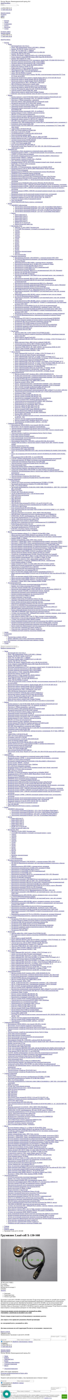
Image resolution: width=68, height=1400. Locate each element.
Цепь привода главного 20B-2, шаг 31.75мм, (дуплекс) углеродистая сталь (33, 616)
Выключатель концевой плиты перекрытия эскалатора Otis (29, 592)
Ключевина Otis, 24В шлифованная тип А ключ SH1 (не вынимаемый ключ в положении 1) (39, 122)
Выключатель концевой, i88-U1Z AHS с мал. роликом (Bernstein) (34, 278)
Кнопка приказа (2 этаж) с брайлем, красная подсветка (27, 116)
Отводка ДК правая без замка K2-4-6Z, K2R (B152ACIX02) (29, 89)
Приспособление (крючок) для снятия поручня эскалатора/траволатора (32, 468)
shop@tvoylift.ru (5, 3)
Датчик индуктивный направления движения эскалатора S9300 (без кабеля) (34, 624)
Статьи (6, 28)
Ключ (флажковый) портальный (21, 439)
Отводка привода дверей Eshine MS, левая (24, 90)
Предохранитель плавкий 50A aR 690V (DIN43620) (30, 412)
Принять (64, 1396)
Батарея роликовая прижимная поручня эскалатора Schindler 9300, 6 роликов (34, 622)
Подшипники (15, 316)
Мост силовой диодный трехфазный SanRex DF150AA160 (32, 387)
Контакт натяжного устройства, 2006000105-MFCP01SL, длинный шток (33, 560)
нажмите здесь (48, 1398)
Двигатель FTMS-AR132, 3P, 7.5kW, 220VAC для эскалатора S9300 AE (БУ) (37, 347)
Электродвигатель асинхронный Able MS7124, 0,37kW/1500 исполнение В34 (38, 391)
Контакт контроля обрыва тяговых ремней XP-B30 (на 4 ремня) (30, 552)
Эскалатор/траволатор (14, 583)
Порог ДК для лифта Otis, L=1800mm (22, 50)
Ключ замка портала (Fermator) (20, 434)
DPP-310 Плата (16, 500)
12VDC (17, 238)
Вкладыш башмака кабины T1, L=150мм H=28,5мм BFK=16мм (30, 533)
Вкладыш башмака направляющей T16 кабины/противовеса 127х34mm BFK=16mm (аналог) (39, 546)
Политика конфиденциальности (10, 1373)
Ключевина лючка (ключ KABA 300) (22, 124)
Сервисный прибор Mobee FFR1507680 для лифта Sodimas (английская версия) (35, 469)
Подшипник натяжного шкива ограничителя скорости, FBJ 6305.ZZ (35, 326)
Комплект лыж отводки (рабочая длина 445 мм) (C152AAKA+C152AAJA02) (34, 93)
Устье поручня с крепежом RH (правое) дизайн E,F (26, 629)
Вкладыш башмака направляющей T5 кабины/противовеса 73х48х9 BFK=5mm (35, 544)
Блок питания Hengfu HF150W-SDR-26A (23, 508)
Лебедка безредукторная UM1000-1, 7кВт (27, 350)
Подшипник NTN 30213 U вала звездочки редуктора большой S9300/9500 (37, 318)
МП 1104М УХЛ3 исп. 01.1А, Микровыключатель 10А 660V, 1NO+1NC (37, 289)
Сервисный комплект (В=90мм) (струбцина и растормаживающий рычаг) (33, 460)
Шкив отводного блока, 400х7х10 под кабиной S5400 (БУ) (32, 342)
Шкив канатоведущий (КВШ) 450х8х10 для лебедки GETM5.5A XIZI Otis (33, 535)
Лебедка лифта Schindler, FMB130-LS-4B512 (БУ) (30, 348)
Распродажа (15, 331)
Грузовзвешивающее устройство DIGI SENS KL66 (26, 133)
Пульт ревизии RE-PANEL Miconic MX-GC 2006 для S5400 (29, 136)
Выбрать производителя (8, 648)
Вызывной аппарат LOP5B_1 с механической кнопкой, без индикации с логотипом (36, 152)
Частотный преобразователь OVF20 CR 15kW (25, 527)
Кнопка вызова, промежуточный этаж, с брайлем (26, 159)
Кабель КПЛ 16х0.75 (21, 218)
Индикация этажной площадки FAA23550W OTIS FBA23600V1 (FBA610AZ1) (35, 155)
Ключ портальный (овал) (18, 465)
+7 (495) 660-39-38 (6, 9)
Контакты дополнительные (23, 251)
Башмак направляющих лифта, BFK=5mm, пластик (26, 539)
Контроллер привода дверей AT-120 (22, 66)
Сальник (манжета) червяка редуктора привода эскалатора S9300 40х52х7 (37, 320)
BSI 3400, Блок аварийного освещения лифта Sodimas (27, 120)
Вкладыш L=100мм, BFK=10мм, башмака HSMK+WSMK (28, 581)
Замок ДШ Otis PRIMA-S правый (21, 73)
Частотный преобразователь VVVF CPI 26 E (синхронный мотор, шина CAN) (35, 517)
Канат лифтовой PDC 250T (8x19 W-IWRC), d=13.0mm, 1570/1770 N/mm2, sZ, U (39, 361)
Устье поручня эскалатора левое (21, 614)
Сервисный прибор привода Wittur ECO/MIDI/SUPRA (27, 466)
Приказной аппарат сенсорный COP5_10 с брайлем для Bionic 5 (30, 98)
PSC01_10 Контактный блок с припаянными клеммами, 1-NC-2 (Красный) (37, 383)
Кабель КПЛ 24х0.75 (21, 221)
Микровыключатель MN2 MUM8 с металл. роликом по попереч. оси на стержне (39, 300)
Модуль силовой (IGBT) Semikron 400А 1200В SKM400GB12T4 (34, 374)
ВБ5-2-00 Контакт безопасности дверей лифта (25, 84)
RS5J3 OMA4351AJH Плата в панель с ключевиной (27, 202)
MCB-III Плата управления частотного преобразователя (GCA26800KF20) (33, 522)
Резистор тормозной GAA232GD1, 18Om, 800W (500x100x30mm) (31, 512)
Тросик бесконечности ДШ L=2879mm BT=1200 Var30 (27, 82)
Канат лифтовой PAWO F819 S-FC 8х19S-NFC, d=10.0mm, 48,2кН (35, 367)
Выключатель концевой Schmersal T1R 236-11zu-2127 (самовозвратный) (33, 603)
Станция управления (14, 479)
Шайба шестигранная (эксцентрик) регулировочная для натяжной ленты (33, 565)
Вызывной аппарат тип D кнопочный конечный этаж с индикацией (32, 195)
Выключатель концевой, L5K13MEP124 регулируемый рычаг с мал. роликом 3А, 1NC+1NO (39, 879)
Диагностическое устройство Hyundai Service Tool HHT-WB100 (30, 477)
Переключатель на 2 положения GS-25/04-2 (28, 402)
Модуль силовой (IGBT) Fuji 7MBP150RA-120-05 (30, 380)
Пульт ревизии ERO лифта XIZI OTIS (22, 449)
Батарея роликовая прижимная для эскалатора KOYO (27, 594)
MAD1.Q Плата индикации (19, 170)
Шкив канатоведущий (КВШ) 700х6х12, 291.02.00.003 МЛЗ (29, 578)
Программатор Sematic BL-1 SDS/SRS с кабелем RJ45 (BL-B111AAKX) (32, 441)
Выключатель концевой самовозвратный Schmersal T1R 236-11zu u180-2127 (34, 606)
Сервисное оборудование (15, 423)
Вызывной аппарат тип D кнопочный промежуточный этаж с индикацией (34, 194)
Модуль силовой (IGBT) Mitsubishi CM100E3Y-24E (30, 388)
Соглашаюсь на (18, 1341)
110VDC (17, 232)
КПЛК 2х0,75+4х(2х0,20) (22, 222)
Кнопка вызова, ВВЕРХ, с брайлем (22, 157)
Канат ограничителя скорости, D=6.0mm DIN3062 (30, 366)
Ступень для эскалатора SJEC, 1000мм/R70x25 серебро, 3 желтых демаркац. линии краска (38, 613)
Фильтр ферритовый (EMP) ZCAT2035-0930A (29, 410)
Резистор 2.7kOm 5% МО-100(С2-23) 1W (27, 407)
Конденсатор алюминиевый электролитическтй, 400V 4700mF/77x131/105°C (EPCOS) (41, 390)
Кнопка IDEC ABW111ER (23, 414)
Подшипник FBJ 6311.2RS (23, 329)
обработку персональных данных (22, 1341)
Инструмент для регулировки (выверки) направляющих (28, 426)
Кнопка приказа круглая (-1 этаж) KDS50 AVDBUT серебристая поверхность (34, 138)
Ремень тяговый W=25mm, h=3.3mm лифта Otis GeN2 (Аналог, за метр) (32, 563)
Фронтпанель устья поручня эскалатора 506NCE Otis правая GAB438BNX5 (34, 618)
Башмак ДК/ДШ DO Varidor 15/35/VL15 (23, 49)
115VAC (17, 235)
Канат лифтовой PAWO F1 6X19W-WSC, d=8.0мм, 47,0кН (32, 369)
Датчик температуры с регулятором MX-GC (24, 570)
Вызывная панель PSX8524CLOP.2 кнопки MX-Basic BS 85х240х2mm (32, 183)
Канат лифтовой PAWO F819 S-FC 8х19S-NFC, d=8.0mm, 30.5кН (34, 371)
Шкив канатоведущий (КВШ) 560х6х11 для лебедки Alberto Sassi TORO (33, 579)
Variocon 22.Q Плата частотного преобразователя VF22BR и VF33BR (32, 482)
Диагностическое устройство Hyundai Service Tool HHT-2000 (29, 463)
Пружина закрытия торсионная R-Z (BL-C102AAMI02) (28, 63)
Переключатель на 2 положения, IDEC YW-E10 (29, 404)
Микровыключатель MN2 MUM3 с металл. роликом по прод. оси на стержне (38, 294)
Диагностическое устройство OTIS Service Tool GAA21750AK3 (30, 428)
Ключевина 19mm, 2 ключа (23, 393)
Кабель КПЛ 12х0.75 (21, 216)
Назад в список (5, 1331)
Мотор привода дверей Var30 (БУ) (25, 337)
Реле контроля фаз (20, 254)
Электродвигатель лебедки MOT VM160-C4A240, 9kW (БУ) (33, 344)
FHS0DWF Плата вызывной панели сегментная (25, 173)
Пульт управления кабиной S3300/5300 (23, 141)
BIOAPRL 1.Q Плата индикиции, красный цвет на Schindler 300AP (31, 167)
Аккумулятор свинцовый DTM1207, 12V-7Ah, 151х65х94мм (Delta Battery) (37, 211)
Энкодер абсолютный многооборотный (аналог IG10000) (28, 568)
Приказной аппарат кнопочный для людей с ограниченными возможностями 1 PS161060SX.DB (37, 715)
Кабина (10, 95)
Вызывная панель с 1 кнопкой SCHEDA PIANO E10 (27, 175)
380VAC (17, 253)
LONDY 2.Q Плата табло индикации (22, 154)
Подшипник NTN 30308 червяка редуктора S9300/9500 (31, 323)
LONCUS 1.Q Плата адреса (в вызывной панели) (26, 199)
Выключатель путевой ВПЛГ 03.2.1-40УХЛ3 (25, 567)
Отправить (4, 1343)
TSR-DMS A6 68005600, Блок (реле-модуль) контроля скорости (30, 611)
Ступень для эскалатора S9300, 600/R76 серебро (25, 619)
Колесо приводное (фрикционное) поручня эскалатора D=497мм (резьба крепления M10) (38, 626)
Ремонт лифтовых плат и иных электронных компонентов (25, 638)
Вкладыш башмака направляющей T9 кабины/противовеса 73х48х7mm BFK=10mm (36, 547)
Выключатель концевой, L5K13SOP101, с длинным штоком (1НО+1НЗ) (36, 257)
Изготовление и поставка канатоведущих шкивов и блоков (26, 640)
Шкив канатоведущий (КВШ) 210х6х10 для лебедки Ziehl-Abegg (31, 551)
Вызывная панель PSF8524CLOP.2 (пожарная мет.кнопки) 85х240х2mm (33, 171)
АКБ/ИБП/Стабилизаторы (19, 205)
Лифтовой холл (12, 149)
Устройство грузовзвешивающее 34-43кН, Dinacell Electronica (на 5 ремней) (34, 554)
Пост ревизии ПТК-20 (18, 474)
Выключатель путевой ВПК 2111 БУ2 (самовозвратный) (32, 267)
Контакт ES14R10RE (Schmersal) (25, 273)
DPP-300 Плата (16, 501)
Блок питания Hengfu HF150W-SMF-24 (23, 144)
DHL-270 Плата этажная (18, 165)
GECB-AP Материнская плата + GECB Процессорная (27, 493)
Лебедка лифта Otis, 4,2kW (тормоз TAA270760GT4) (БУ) (32, 332)
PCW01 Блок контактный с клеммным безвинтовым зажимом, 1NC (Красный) (38, 375)
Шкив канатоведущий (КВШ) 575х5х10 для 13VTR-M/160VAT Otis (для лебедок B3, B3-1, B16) (37, 1167)
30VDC (17, 250)
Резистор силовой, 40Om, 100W (24, 382)
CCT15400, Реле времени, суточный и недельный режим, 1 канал (35, 229)
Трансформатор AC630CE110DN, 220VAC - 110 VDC (31, 422)
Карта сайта (24, 1373)
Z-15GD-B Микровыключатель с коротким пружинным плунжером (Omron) (38, 315)
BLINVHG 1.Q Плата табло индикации (23, 163)
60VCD (17, 246)
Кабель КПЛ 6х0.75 (21, 214)
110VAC (17, 230)
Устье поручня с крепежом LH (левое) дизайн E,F (26, 627)
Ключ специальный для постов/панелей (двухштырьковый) (29, 438)
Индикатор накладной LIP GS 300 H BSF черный (26, 103)
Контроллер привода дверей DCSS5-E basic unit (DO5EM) (28, 87)
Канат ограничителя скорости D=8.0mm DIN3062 (30, 359)
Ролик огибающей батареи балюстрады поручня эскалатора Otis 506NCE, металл (35, 610)
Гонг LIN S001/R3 (16, 200)
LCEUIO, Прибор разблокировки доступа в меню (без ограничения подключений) (36, 458)
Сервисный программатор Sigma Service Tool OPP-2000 (28, 461)
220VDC (17, 237)
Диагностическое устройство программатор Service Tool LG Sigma (31, 433)
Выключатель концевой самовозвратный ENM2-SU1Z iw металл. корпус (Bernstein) (40, 285)
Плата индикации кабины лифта (21, 135)
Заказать (3, 1290)
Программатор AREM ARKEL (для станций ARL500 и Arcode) (30, 425)
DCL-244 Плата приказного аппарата (22, 160)
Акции (6, 22)
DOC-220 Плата (16, 496)
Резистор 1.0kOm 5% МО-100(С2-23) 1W (27, 406)
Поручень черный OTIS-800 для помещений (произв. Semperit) (30, 590)
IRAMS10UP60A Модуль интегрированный (28, 379)
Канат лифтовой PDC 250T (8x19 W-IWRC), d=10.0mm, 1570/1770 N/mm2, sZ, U (39, 358)
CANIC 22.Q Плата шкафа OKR (21, 143)
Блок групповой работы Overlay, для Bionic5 (24, 530)
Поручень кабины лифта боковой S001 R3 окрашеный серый (29, 101)
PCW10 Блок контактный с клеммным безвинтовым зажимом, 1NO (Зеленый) (38, 377)
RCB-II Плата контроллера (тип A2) (22, 524)
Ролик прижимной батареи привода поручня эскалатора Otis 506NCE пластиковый (36, 621)
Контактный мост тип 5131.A (20, 46)
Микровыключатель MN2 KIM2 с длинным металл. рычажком (34, 262)
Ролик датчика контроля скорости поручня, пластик (27, 602)
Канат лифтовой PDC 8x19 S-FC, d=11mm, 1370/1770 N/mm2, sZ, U (35, 356)
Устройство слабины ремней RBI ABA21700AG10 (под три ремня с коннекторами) (36, 536)
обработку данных (18, 1383)
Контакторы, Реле (16, 226)
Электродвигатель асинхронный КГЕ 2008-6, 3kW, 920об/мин (33, 401)
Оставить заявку (3, 15)
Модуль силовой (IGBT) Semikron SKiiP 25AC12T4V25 (31, 420)
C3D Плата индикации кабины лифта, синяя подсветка (28, 105)
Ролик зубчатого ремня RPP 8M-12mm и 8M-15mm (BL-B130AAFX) (31, 57)
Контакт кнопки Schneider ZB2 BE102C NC (28, 394)
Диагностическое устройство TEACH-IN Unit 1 (25, 476)
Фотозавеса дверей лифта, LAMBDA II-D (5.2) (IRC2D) (28, 52)
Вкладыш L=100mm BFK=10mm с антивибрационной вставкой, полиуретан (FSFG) (36, 541)
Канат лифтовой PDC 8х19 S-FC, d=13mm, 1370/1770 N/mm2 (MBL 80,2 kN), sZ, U (40, 363)
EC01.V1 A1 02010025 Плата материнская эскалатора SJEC (29, 605)
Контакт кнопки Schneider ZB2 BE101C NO (28, 396)
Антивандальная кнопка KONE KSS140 (23, 140)
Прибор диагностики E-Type (20, 445)
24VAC (17, 240)
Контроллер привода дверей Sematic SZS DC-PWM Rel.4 (28, 81)
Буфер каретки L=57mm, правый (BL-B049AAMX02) (27, 68)
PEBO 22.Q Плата (16, 490)
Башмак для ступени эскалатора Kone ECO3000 (25, 586)
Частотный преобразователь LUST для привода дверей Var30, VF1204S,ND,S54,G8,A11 (37, 60)
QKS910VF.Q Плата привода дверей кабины (24, 520)
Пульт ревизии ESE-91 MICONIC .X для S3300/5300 (27, 457)
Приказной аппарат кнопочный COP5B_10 (24, 106)
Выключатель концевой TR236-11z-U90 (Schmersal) (30, 286)
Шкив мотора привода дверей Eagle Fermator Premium (27, 92)
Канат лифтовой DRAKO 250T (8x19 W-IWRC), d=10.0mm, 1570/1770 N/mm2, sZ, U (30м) (38, 939)
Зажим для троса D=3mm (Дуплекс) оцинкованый (30, 355)
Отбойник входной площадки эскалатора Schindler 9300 (28, 630)
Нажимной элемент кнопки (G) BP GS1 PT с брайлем (27, 119)
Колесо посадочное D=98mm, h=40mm (22, 595)
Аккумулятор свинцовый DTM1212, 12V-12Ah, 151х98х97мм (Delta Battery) (38, 210)
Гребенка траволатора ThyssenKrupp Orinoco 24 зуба (27, 598)
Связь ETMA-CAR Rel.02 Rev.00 (21, 128)
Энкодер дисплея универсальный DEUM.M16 (29, 418)
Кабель (13, 213)
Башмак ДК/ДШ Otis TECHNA (20, 54)
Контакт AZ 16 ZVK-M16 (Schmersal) (26, 272)
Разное (10, 203)
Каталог (6, 20)
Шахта (10, 532)
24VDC (17, 242)
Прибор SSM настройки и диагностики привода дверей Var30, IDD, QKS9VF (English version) (36, 1041)
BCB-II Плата (15, 481)
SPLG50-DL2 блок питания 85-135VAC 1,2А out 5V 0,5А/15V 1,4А (31, 503)
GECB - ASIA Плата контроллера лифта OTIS (25, 519)
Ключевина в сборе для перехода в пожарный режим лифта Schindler (32, 151)
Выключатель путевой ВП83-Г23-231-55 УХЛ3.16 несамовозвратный (36, 305)
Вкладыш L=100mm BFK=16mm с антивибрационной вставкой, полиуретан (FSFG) (36, 543)
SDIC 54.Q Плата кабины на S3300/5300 (23, 130)
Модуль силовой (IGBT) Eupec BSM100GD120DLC (30, 409)
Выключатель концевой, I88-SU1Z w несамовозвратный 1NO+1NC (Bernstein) (38, 270)
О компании (8, 24)
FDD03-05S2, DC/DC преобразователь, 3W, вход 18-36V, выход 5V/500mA (33, 516)
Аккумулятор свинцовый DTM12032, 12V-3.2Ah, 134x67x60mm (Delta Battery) (38, 208)
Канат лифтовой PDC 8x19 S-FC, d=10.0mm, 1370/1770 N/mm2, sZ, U (36, 364)
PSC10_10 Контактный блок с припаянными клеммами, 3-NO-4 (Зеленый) (37, 385)
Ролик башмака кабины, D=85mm (21, 562)
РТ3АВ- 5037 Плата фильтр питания (22, 492)
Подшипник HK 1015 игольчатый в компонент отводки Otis (33, 321)
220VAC (17, 234)
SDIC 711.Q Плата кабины (19, 485)
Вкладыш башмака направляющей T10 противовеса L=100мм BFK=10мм (33, 549)
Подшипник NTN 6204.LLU (23, 328)
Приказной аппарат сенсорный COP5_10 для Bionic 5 (27, 111)
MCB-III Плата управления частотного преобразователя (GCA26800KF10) (33, 514)
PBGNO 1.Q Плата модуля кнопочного (23, 114)
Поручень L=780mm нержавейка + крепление (25, 100)
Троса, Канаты (15, 351)
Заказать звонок (5, 13)
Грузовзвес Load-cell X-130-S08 (20, 132)
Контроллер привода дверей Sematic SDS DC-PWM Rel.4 (28, 79)
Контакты (7, 27)
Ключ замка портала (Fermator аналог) (22, 436)
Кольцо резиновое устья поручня (21, 597)
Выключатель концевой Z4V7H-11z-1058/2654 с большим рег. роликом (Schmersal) (40, 313)
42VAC (17, 243)
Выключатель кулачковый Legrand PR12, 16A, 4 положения (33, 398)
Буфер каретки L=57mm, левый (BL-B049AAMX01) (27, 65)
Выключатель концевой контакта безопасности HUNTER (32, 288)
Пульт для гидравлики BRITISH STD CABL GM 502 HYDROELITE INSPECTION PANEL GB (36, 1048)
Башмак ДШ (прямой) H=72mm (20, 58)
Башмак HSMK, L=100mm (19, 538)
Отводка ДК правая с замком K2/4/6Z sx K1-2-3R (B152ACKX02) (31, 55)
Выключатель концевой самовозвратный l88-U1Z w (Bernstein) (34, 283)
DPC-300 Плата (16, 498)
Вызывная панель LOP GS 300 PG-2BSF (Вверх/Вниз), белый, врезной (32, 168)
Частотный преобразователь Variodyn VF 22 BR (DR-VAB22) (29, 484)
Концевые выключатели (18, 256)
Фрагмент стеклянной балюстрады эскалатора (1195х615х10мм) (30, 600)
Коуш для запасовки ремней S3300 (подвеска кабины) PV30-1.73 (30, 576)
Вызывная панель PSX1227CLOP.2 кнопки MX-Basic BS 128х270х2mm (33, 178)
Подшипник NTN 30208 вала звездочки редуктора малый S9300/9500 (36, 324)
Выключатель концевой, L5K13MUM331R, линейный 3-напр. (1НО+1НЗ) (37, 307)
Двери (10, 44)
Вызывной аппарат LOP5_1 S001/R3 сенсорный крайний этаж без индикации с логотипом (38, 184)
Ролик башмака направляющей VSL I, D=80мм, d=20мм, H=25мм (31, 557)
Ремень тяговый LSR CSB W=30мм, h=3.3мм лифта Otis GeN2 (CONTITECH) (35, 555)
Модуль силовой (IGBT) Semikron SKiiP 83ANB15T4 (31, 399)
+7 (2, 8)
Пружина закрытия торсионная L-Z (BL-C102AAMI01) (28, 61)
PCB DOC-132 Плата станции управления (24, 528)
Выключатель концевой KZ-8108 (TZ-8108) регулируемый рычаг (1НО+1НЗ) (38, 308)
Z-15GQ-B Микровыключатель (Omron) (27, 296)
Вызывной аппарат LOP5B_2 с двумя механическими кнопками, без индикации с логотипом (36, 785)
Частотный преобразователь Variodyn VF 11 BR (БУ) (30, 345)
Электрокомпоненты (17, 372)
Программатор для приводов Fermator (22, 447)
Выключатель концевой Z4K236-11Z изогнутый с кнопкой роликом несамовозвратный (37, 882)
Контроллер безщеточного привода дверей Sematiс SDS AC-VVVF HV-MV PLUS (36, 77)
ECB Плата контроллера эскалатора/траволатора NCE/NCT (29, 584)
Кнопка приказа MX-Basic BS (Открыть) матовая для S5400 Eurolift (31, 117)
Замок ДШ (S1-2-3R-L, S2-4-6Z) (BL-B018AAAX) (26, 71)
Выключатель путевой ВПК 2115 (25, 269)
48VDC (17, 245)
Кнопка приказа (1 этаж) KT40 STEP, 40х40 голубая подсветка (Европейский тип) (36, 97)
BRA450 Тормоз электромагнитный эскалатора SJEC (27, 608)
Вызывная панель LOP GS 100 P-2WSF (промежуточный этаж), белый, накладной (36, 162)
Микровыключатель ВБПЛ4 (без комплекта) (24, 69)
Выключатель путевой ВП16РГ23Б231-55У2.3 (29, 265)
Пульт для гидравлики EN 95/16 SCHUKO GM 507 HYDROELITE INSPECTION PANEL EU (36, 1049)
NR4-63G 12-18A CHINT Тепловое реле (27, 227)
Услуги (6, 25)
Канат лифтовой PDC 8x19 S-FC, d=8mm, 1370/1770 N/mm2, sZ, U (35, 353)
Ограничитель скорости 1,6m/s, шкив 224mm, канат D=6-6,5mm (30, 559)
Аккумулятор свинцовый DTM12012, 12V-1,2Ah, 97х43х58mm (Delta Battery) (38, 206)
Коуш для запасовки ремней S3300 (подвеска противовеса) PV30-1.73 (32, 571)
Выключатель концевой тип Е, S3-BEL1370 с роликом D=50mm (34, 264)
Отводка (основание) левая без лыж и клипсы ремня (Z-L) (28, 85)
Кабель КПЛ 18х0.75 (21, 219)
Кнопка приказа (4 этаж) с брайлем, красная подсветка (27, 112)
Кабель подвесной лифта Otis (24, 224)
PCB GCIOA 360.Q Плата (19, 506)
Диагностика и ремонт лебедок (17, 637)
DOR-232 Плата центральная (20, 495)
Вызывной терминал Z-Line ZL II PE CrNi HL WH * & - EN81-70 (30, 197)
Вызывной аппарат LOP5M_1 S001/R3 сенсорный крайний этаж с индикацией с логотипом (39, 186)
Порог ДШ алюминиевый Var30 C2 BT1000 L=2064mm (28, 47)
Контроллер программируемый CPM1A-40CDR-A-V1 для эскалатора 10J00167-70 (36, 589)
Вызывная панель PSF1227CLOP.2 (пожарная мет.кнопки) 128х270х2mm (33, 176)
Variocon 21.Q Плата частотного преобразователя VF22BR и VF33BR (32, 504)
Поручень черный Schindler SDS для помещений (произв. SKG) (30, 587)
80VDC (17, 248)
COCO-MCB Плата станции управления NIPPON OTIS (28, 525)
